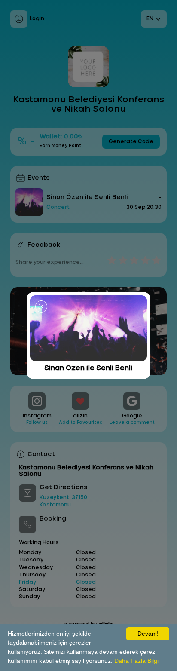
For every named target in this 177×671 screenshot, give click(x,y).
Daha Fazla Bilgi (136, 660)
